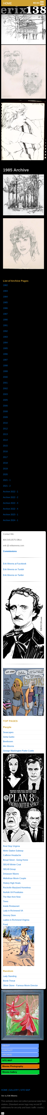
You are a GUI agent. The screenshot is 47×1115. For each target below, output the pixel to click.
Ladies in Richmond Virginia (16, 920)
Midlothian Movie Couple (14, 878)
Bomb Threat (9, 981)
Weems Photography (12, 1066)
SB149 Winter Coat (12, 864)
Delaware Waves (11, 874)
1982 (5, 285)
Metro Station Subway (13, 851)
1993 (5, 337)
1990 (5, 320)
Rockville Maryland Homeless (17, 887)
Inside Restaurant (11, 906)
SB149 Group (9, 869)
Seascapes (8, 732)
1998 (5, 365)
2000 (5, 377)
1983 (5, 291)
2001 (5, 383)
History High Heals (11, 883)
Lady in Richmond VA (13, 911)
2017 (5, 457)
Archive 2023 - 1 (10, 514)
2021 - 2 (7, 486)
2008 (5, 411)
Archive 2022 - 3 (10, 503)
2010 (5, 423)
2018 (5, 463)
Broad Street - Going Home (15, 860)
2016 (5, 451)
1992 (5, 331)
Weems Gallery (9, 1072)
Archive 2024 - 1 (10, 520)
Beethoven (8, 741)
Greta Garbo (8, 737)
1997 (5, 360)
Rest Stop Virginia (11, 846)
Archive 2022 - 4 (10, 509)
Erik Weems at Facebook (14, 564)
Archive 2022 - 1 (10, 492)
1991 (5, 325)
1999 (5, 371)
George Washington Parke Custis (18, 751)
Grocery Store (9, 915)
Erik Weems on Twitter (13, 575)
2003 (5, 394)
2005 (5, 400)
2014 (5, 440)
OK (2, 1113)
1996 (5, 354)
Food (5, 924)
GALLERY (14, 1090)
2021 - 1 (7, 480)
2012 (5, 429)
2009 (5, 417)
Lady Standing (9, 976)
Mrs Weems (8, 746)
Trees (5, 901)
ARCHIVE (7, 1055)
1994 (5, 343)
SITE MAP (7, 1060)
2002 (5, 388)
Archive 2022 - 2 (10, 497)
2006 (5, 406)
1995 (5, 348)
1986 (5, 308)
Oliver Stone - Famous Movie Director (20, 985)
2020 (5, 474)
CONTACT (7, 1050)
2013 (5, 434)
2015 (5, 446)
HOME (7, 3)
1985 (5, 302)
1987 (5, 314)
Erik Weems (12, 1096)
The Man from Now (12, 897)
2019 (5, 469)
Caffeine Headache (12, 855)
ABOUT (6, 1046)
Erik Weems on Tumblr (13, 569)
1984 (5, 297)
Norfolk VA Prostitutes (13, 892)
